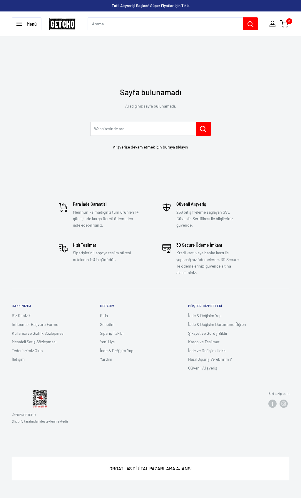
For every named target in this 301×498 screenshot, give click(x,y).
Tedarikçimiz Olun (27, 350)
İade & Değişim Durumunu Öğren (217, 324)
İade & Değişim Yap (116, 350)
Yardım (106, 359)
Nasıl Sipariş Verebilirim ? (210, 359)
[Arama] (250, 23)
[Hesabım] (272, 24)
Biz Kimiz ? (21, 315)
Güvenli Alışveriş (202, 367)
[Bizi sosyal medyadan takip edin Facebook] (272, 404)
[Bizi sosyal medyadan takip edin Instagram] (284, 404)
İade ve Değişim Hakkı (207, 350)
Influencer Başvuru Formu (35, 324)
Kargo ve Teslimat (204, 341)
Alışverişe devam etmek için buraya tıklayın (150, 146)
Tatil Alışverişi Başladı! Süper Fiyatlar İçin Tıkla (151, 5)
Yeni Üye (107, 341)
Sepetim (107, 324)
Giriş (104, 315)
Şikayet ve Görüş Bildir (208, 333)
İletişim (18, 359)
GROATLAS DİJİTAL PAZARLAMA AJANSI (150, 468)
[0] (284, 23)
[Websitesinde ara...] (203, 129)
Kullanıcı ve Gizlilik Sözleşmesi (38, 333)
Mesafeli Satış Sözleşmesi (34, 341)
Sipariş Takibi (111, 333)
